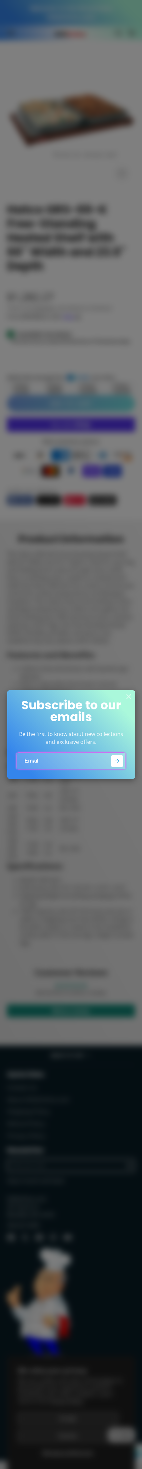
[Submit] (117, 761)
